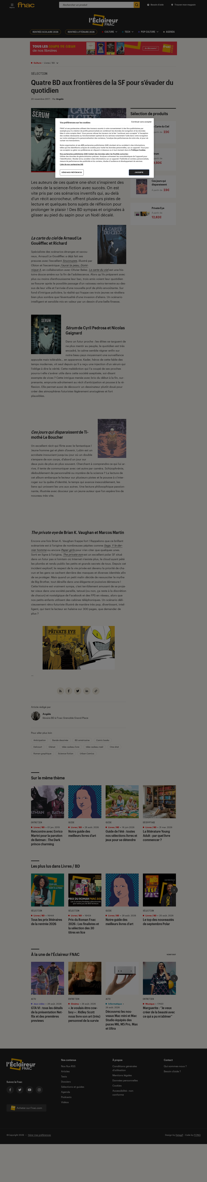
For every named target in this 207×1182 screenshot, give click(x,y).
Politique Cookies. (138, 150)
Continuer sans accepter (141, 122)
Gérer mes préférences (72, 172)
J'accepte (139, 172)
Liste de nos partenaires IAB (71, 164)
